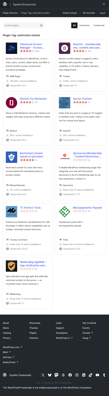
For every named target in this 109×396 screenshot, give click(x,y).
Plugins (33, 332)
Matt (7, 352)
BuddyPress (10, 362)
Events (86, 327)
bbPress (8, 357)
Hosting (7, 332)
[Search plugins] (41, 25)
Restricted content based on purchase (31, 155)
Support (60, 327)
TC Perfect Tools (30, 207)
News (6, 327)
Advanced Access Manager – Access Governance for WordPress (31, 46)
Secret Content (82, 98)
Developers (62, 332)
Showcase (34, 323)
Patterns (33, 338)
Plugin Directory (10, 13)
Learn (59, 323)
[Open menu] (104, 4)
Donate (87, 332)
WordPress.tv (64, 338)
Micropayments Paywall (87, 207)
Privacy (7, 338)
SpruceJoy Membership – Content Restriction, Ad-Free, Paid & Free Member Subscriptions (87, 155)
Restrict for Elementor (33, 98)
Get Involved (89, 323)
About (6, 323)
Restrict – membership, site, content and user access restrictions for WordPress (87, 46)
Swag (86, 338)
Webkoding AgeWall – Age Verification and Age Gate (33, 264)
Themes (33, 327)
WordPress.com (12, 347)
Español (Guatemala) (20, 375)
